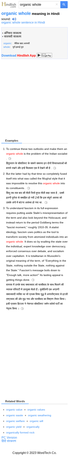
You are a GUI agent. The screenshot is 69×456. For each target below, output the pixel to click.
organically (32, 426)
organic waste (14, 415)
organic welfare (15, 421)
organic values (36, 409)
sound (5, 19)
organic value (14, 409)
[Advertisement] (34, 100)
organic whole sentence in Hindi (23, 22)
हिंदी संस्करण (9, 441)
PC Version (9, 437)
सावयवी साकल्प (12, 36)
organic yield (13, 426)
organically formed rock (20, 432)
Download (19, 55)
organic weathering (39, 415)
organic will (36, 421)
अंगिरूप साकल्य (12, 33)
